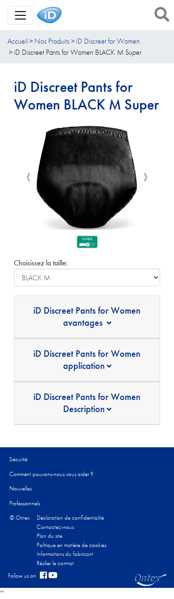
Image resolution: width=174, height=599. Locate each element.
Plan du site (49, 536)
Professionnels (24, 503)
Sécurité (18, 459)
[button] (162, 14)
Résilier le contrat (55, 563)
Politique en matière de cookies (71, 545)
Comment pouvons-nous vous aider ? (51, 474)
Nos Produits (51, 41)
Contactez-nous (55, 527)
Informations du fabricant (65, 554)
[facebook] (43, 575)
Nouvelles (20, 488)
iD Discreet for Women (108, 41)
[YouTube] (53, 575)
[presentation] (28, 177)
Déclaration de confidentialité (70, 518)
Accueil (17, 41)
